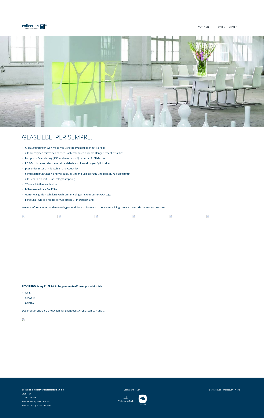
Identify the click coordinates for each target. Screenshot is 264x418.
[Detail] (224, 243)
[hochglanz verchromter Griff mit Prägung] (113, 243)
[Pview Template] (34, 27)
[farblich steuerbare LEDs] (132, 344)
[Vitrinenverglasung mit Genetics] (40, 243)
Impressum (228, 389)
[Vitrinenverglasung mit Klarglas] (76, 243)
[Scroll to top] (257, 411)
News (237, 389)
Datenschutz (215, 389)
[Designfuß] (187, 243)
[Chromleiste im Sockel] (150, 243)
